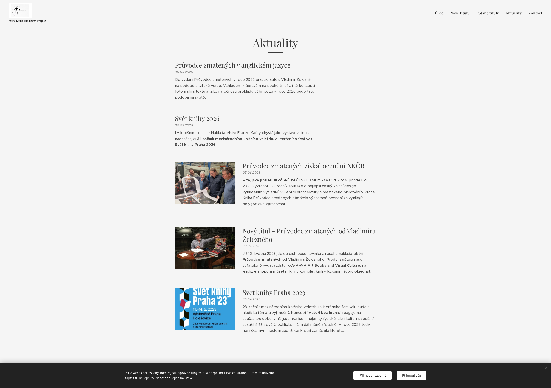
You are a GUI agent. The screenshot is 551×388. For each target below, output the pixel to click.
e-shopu (261, 271)
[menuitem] (440, 13)
